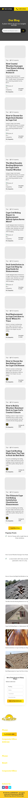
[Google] (9, 787)
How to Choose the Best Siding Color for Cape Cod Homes (15, 363)
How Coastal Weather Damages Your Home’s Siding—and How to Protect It (15, 68)
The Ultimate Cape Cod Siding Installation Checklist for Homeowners (14, 499)
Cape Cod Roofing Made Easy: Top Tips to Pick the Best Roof (15, 453)
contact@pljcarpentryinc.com (11, 765)
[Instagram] (6, 787)
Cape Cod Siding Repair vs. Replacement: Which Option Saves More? (15, 217)
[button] (15, 528)
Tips (7, 60)
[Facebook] (3, 787)
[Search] (23, 31)
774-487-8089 (6, 759)
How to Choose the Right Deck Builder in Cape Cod (14, 118)
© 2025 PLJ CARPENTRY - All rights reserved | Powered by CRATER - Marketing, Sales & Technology (14, 794)
